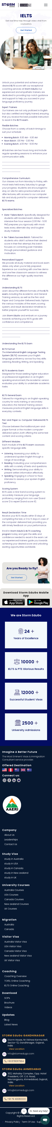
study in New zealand (16, 873)
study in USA (11, 863)
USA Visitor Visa (12, 946)
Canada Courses (14, 899)
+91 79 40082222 (16, 1099)
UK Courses (10, 908)
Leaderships (11, 839)
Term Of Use (28, 1122)
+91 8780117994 (15, 1061)
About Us (9, 835)
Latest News (11, 1024)
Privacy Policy (12, 1122)
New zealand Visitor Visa (18, 955)
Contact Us (10, 844)
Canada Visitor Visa (15, 951)
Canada (9, 929)
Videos (8, 1007)
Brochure (9, 1002)
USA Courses (11, 894)
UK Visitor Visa (12, 960)
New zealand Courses (16, 904)
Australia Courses (14, 890)
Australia (9, 924)
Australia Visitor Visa (15, 941)
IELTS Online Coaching (16, 985)
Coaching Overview (15, 976)
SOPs (7, 998)
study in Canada (13, 868)
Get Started (26, 30)
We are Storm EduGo (26, 615)
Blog (6, 1020)
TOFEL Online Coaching (17, 981)
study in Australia (13, 859)
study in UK (10, 877)
